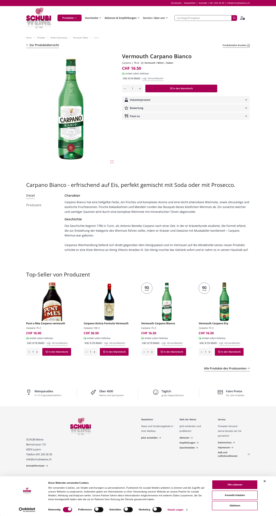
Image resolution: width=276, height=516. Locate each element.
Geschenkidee (187, 447)
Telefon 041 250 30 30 (39, 454)
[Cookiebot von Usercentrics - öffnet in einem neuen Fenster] (27, 509)
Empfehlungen (187, 442)
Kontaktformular (35, 465)
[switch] (99, 509)
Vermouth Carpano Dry (213, 323)
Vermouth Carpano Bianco (158, 323)
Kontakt (203, 2)
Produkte (68, 18)
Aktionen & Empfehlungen (121, 18)
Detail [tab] (30, 195)
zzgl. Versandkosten (153, 78)
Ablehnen (235, 505)
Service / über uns (154, 18)
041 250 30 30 (217, 2)
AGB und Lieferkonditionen (228, 454)
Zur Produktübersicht (44, 45)
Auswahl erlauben (235, 495)
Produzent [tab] (33, 205)
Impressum (224, 447)
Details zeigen (175, 509)
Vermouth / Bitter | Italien (158, 62)
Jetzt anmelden (149, 437)
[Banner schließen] (265, 481)
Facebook (176, 2)
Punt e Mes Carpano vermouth (45, 323)
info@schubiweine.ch (238, 2)
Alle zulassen (234, 484)
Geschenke (91, 18)
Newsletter (190, 2)
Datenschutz (225, 442)
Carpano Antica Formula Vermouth (106, 323)
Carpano (126, 62)
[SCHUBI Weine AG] (38, 18)
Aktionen (184, 437)
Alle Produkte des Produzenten (225, 368)
